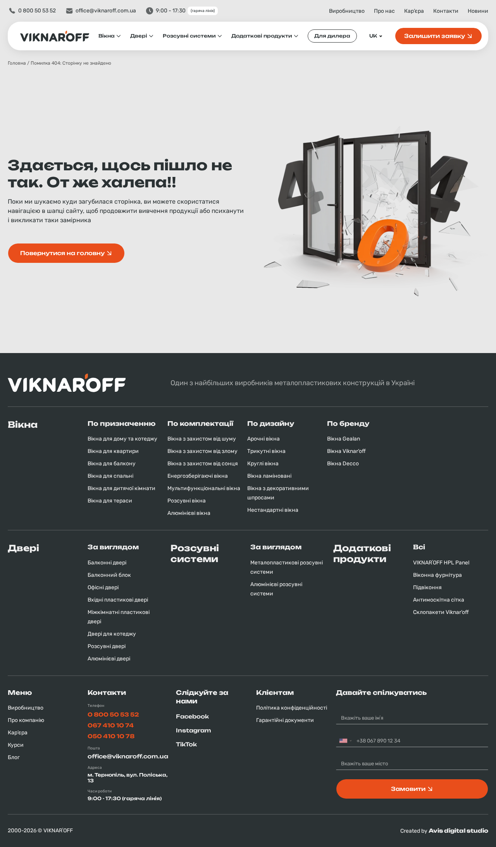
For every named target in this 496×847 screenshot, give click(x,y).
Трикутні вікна (266, 451)
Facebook (192, 716)
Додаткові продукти (261, 36)
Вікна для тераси (110, 500)
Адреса (95, 767)
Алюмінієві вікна (188, 513)
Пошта (94, 748)
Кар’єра (414, 11)
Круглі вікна (263, 463)
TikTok (186, 744)
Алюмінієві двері (109, 658)
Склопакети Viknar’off (441, 612)
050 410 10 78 (111, 736)
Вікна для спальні (110, 476)
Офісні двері (103, 587)
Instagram (193, 730)
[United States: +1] (345, 741)
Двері (138, 36)
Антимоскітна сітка (438, 600)
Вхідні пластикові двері (118, 600)
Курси (16, 745)
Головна (17, 63)
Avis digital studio (458, 830)
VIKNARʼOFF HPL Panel (441, 562)
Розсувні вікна (186, 500)
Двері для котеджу (112, 634)
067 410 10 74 (111, 725)
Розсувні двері (107, 646)
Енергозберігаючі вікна (197, 476)
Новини (478, 11)
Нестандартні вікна (272, 510)
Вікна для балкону (112, 463)
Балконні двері (107, 562)
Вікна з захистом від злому (202, 451)
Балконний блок (109, 575)
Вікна (106, 36)
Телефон (96, 705)
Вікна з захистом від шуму (201, 439)
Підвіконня (427, 587)
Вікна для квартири (113, 451)
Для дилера (332, 36)
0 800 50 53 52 (37, 10)
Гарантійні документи (285, 720)
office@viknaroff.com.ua (106, 10)
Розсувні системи (189, 36)
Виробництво (347, 11)
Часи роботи (100, 791)
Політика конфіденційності (291, 708)
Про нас (384, 11)
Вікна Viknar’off (346, 451)
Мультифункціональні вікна (203, 488)
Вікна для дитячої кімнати (121, 488)
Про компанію (26, 720)
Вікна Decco (343, 463)
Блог (14, 757)
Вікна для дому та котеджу (122, 439)
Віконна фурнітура (437, 575)
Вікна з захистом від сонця (202, 463)
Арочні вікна (263, 439)
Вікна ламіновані (269, 476)
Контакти (445, 11)
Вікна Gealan (343, 439)
